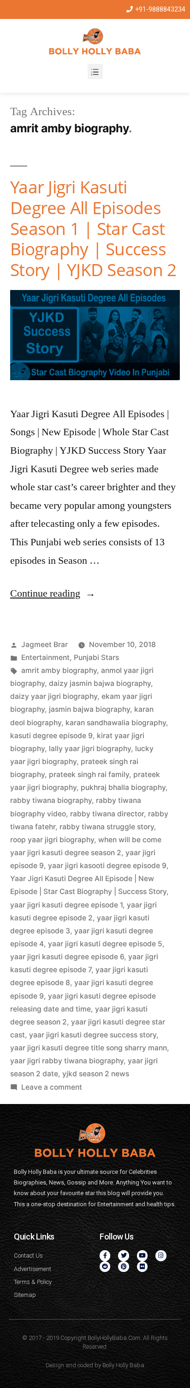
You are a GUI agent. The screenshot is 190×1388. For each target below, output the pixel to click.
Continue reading (52, 593)
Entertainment (45, 657)
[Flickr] (142, 1266)
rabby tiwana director (107, 813)
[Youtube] (142, 1255)
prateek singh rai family (89, 774)
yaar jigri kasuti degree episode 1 (66, 905)
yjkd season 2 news (95, 1073)
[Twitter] (123, 1255)
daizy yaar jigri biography (53, 696)
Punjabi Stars (96, 657)
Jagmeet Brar (44, 644)
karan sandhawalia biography (115, 722)
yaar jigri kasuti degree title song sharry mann (88, 1047)
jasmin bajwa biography (89, 709)
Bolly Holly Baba (123, 1365)
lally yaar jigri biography (90, 748)
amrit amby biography (59, 670)
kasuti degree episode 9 (51, 735)
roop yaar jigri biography (52, 839)
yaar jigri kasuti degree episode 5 (105, 943)
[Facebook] (105, 1255)
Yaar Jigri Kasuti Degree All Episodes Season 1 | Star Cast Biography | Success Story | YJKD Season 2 (93, 228)
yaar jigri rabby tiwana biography (67, 1060)
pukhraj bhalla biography (123, 787)
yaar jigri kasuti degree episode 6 (67, 956)
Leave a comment (51, 1087)
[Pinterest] (123, 1266)
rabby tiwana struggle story (106, 826)
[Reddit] (105, 1266)
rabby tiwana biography (51, 800)
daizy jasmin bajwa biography (100, 683)
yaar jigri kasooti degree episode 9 (107, 865)
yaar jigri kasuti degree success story (92, 1034)
